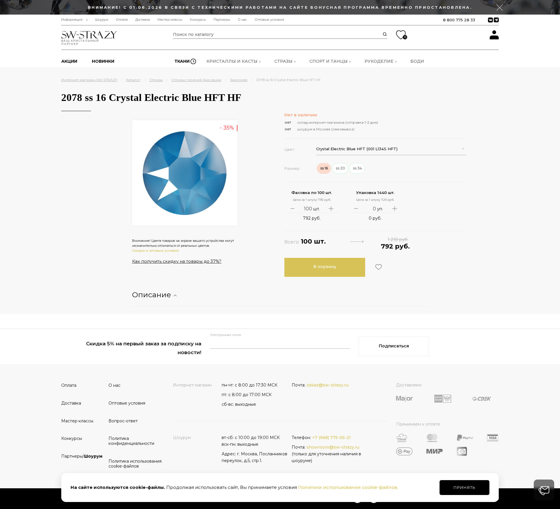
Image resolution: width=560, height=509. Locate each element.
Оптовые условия (269, 20)
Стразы (283, 61)
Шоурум (101, 20)
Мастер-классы (170, 20)
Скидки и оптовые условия (155, 251)
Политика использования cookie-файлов (130, 464)
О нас (242, 20)
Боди (417, 61)
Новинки (103, 61)
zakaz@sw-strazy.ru (328, 385)
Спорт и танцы (328, 61)
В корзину (324, 266)
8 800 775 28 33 (459, 20)
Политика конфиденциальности (130, 441)
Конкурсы (198, 20)
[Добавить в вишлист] (378, 267)
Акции (69, 61)
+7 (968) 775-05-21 (331, 437)
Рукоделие (379, 61)
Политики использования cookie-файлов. (348, 487)
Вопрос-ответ (123, 421)
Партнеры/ (81, 456)
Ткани (182, 61)
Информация (72, 20)
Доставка (142, 20)
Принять (464, 487)
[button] (391, 149)
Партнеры (222, 20)
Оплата (122, 20)
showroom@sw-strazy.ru (333, 447)
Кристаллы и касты (232, 61)
